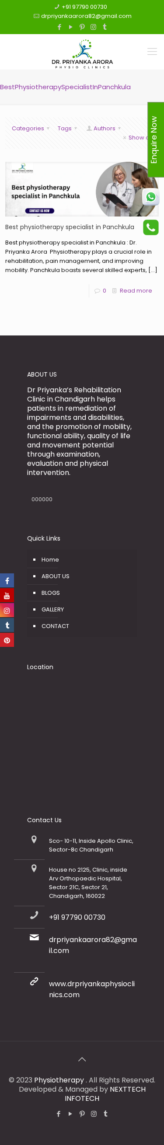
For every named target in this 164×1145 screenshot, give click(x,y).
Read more (136, 290)
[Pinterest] (82, 26)
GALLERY (53, 609)
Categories (28, 128)
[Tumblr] (104, 26)
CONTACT (55, 626)
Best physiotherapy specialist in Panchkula (69, 227)
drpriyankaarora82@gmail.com (86, 16)
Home (50, 559)
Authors (104, 128)
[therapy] (82, 51)
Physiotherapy (60, 1080)
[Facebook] (59, 26)
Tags (65, 128)
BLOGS (51, 593)
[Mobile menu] (152, 51)
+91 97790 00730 (84, 7)
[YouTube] (70, 26)
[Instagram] (93, 26)
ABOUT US (56, 576)
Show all (140, 137)
